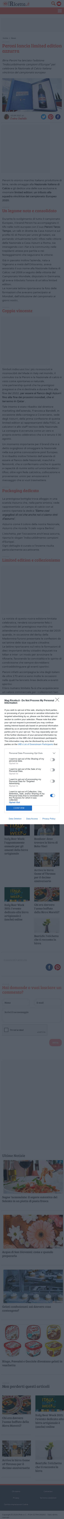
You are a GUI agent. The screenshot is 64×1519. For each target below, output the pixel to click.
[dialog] (32, 759)
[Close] (58, 700)
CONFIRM (19, 808)
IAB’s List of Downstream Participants (35, 744)
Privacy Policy (48, 818)
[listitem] (32, 753)
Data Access (32, 818)
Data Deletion (15, 818)
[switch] (52, 759)
